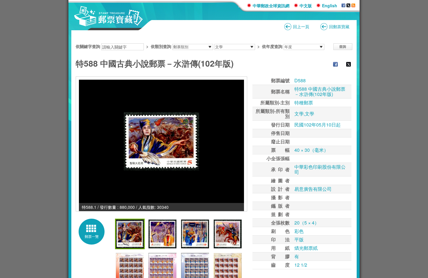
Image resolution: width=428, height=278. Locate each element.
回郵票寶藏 (339, 26)
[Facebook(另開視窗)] (343, 5)
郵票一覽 (92, 236)
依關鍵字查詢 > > (179, 46)
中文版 (306, 5)
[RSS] (353, 5)
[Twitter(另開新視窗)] (345, 65)
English (329, 5)
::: (240, 5)
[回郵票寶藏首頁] (108, 23)
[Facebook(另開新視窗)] (332, 65)
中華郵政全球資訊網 (271, 5)
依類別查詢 (161, 46)
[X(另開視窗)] (348, 5)
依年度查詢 (272, 46)
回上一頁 (301, 26)
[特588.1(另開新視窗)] (161, 141)
